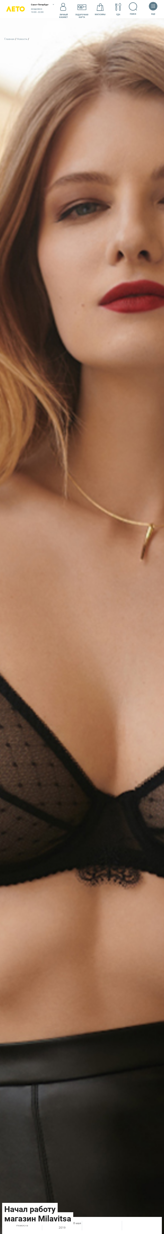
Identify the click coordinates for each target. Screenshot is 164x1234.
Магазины (100, 14)
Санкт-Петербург (39, 4)
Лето (15, 9)
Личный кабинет (63, 16)
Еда (118, 14)
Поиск (133, 14)
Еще (153, 14)
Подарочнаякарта (81, 16)
